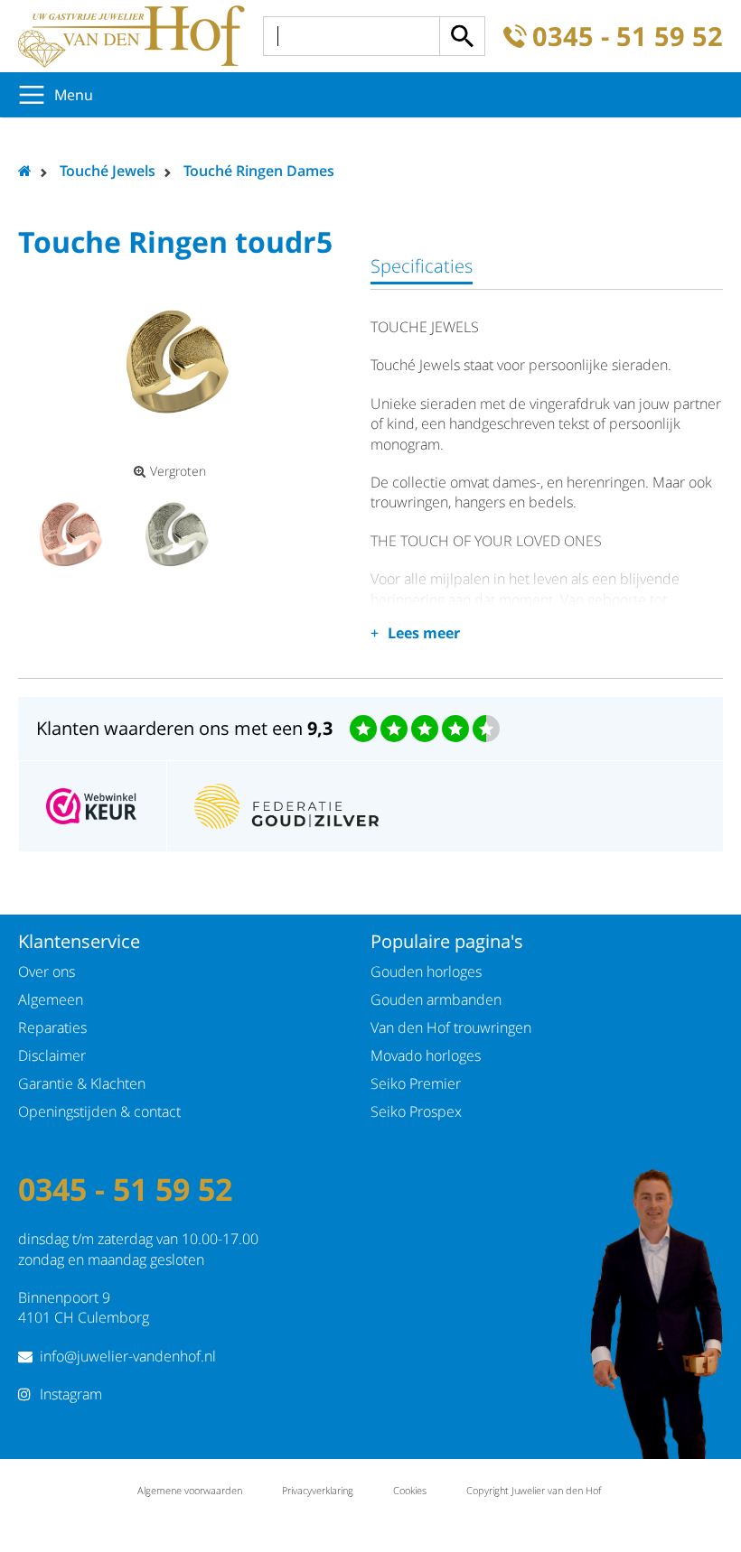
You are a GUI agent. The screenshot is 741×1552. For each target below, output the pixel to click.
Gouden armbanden (436, 999)
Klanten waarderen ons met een (184, 728)
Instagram (71, 1394)
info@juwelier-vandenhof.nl (128, 1356)
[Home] (131, 36)
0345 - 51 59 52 (627, 36)
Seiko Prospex (416, 1111)
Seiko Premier (415, 1083)
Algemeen (50, 999)
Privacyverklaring (317, 1490)
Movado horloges (425, 1055)
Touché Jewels (107, 171)
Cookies (410, 1490)
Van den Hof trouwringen (450, 1027)
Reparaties (52, 1027)
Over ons (46, 971)
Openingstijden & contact (99, 1111)
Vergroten (178, 471)
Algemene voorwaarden (189, 1490)
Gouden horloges (426, 971)
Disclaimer (52, 1055)
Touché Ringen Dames (258, 171)
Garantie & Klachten (81, 1083)
